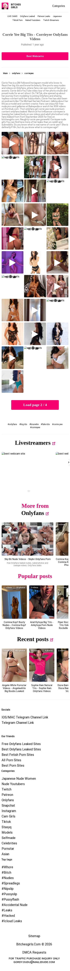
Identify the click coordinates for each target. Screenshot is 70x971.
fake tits (46, 424)
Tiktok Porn (17, 20)
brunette (35, 424)
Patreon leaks (44, 16)
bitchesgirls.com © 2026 (34, 944)
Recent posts (33, 639)
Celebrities (9, 843)
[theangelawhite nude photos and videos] (14, 665)
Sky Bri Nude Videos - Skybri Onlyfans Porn (28, 559)
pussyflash (11, 899)
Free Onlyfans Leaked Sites (21, 744)
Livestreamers (33, 443)
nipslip (9, 889)
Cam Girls (8, 816)
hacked (9, 916)
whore (8, 867)
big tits (24, 424)
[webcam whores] (27, 491)
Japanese (57, 16)
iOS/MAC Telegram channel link (25, 717)
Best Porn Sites (13, 765)
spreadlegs (12, 883)
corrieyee (35, 427)
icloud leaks (13, 921)
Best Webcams (35, 56)
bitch (7, 872)
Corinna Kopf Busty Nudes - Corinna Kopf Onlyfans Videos (14, 625)
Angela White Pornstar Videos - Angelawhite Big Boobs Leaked (14, 688)
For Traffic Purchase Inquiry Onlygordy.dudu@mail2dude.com (34, 960)
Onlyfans (32, 513)
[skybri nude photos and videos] (27, 539)
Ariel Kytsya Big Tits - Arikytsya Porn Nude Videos (41, 625)
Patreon (7, 795)
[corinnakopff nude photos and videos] (14, 602)
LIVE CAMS (12, 16)
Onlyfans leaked (27, 16)
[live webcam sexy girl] (27, 468)
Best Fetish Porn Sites (18, 755)
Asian (5, 854)
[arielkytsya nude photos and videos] (41, 602)
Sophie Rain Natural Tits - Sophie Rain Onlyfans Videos (41, 688)
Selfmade (8, 838)
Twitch (6, 789)
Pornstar (8, 849)
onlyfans (13, 424)
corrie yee (58, 424)
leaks (8, 910)
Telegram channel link (18, 723)
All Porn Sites (11, 760)
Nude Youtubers (13, 784)
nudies (9, 878)
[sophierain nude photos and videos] (41, 665)
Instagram (9, 811)
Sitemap (34, 936)
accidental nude (16, 905)
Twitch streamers (51, 20)
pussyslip (10, 894)
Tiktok (6, 822)
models (7, 832)
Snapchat (8, 805)
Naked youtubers (32, 20)
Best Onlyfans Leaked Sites (21, 749)
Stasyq (7, 827)
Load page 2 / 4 (35, 405)
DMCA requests (34, 952)
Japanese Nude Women (19, 778)
